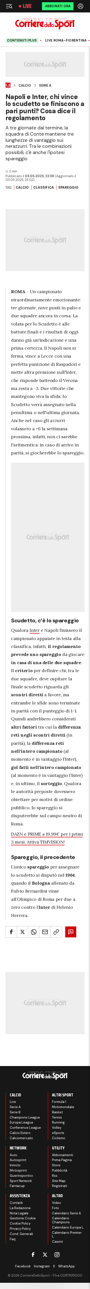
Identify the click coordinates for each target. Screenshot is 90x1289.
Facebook (23, 1266)
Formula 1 (59, 1102)
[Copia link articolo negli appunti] (56, 931)
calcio (22, 187)
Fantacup (17, 1186)
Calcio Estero (20, 1133)
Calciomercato (21, 1138)
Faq (13, 1239)
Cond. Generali (21, 1234)
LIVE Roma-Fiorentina (65, 41)
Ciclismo (58, 1138)
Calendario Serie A (66, 1213)
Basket (57, 1112)
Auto (13, 1155)
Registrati (59, 1186)
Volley (56, 1128)
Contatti (16, 1203)
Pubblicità (59, 1170)
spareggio (68, 187)
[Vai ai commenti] (70, 931)
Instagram (42, 1266)
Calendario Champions (61, 1220)
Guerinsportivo (21, 1176)
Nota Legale (19, 1213)
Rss (55, 1176)
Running (58, 1122)
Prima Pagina (62, 1160)
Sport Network (21, 1181)
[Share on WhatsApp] (33, 931)
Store (56, 1165)
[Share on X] (22, 931)
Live (27, 6)
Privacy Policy (20, 1229)
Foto (55, 1208)
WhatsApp (66, 1266)
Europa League (21, 1122)
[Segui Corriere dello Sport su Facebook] (33, 1255)
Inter (35, 630)
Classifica (43, 187)
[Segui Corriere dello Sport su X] (45, 1255)
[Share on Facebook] (11, 931)
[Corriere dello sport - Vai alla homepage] (44, 23)
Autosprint (18, 1160)
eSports (58, 1133)
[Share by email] (45, 931)
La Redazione (20, 1208)
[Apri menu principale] (9, 6)
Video (56, 1203)
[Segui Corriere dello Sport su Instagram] (57, 1255)
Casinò (57, 1241)
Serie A (45, 86)
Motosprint (18, 1170)
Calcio (24, 86)
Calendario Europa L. (68, 1227)
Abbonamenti (62, 1155)
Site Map (59, 1181)
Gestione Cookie (23, 1218)
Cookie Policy (20, 1223)
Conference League (25, 1128)
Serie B (15, 1112)
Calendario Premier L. (67, 1235)
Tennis (57, 1117)
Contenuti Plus (22, 40)
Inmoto (15, 1165)
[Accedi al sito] (81, 6)
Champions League (25, 1117)
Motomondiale (63, 1107)
